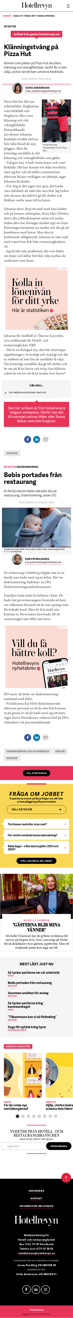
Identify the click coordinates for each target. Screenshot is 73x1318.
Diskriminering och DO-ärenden (28, 751)
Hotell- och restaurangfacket (36, 1239)
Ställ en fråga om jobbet (36, 860)
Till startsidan (36, 773)
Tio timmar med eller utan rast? (27, 824)
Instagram (45, 1289)
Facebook (26, 1289)
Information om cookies (36, 1206)
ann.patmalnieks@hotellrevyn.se (43, 562)
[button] (17, 1116)
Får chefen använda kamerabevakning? (32, 835)
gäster (60, 751)
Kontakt (36, 1198)
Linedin (36, 1289)
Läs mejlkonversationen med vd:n (27, 392)
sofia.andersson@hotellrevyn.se (43, 91)
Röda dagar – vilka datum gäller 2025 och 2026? (33, 847)
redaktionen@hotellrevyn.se (36, 1253)
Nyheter (12, 453)
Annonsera (36, 1191)
